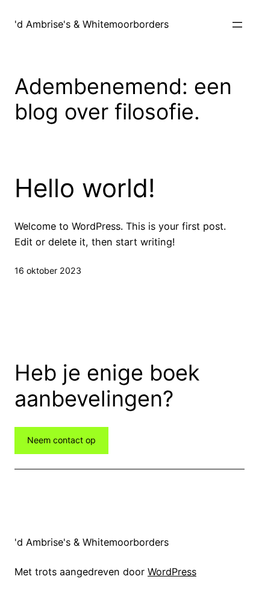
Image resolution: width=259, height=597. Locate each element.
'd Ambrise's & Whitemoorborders (91, 24)
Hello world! (84, 188)
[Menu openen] (237, 24)
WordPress (172, 572)
